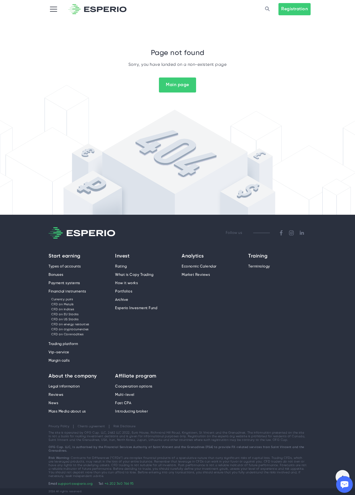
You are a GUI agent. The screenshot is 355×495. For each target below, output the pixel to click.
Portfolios (123, 291)
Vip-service (59, 352)
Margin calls (59, 360)
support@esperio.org (75, 484)
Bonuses (56, 275)
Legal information (64, 386)
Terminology (259, 266)
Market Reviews (196, 275)
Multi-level (125, 395)
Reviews (56, 395)
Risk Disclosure (124, 426)
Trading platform (63, 344)
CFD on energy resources (70, 324)
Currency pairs (62, 299)
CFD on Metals (62, 304)
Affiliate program (135, 376)
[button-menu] (53, 9)
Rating (121, 266)
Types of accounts (65, 266)
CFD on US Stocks (64, 319)
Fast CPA (123, 403)
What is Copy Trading (134, 275)
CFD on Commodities (67, 334)
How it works (126, 283)
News (53, 403)
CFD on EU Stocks (64, 314)
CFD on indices (62, 309)
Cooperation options (134, 386)
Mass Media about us (67, 411)
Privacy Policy (59, 426)
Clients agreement (91, 426)
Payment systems (64, 283)
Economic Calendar (199, 266)
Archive (121, 300)
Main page (177, 84)
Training (257, 256)
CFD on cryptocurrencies (70, 329)
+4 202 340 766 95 (119, 484)
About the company (73, 376)
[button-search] (267, 9)
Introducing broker (131, 411)
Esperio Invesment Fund (136, 308)
